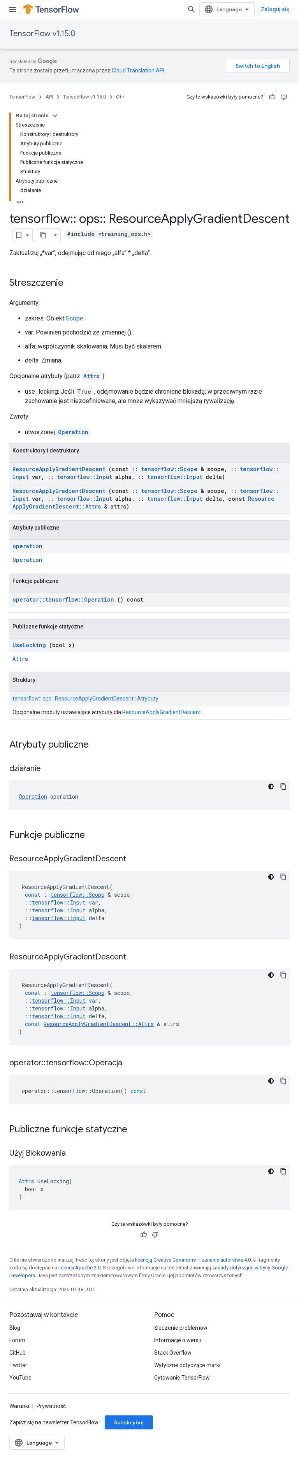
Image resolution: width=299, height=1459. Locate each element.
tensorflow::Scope (169, 469)
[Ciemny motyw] (271, 786)
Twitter (18, 1365)
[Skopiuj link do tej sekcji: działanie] (50, 769)
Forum (17, 1340)
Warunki (19, 1406)
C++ (120, 97)
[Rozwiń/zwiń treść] (55, 115)
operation (27, 546)
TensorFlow (22, 97)
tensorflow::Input (84, 476)
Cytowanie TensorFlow (182, 1378)
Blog (14, 1328)
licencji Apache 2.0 (79, 1268)
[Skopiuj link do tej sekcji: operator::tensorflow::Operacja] (132, 1063)
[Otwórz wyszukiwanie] (191, 9)
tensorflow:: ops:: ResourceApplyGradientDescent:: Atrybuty (85, 698)
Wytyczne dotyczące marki (187, 1365)
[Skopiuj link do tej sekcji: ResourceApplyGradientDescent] (136, 859)
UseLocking (29, 645)
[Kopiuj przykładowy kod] (283, 786)
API (49, 97)
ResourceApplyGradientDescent (59, 469)
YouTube (20, 1378)
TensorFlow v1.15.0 (42, 34)
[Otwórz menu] (12, 9)
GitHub (17, 1353)
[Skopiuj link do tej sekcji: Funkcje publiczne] (95, 835)
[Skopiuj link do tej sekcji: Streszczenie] (71, 283)
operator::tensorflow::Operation (63, 599)
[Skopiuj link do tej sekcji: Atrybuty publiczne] (99, 745)
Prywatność (51, 1406)
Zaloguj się (275, 9)
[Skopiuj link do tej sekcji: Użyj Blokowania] (75, 1153)
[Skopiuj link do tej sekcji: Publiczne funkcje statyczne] (137, 1130)
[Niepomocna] (284, 97)
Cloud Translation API (138, 70)
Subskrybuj (129, 1422)
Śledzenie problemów (181, 1328)
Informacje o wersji (177, 1340)
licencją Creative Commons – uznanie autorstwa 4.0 (193, 1260)
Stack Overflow (173, 1353)
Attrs (91, 376)
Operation (73, 432)
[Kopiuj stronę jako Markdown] (43, 235)
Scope (74, 318)
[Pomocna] (272, 97)
